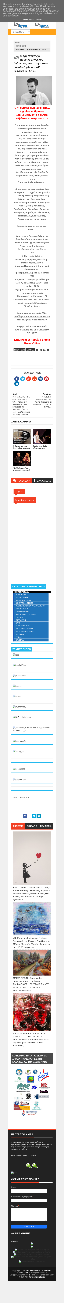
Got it (39, 19)
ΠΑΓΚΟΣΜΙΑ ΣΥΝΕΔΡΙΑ (24, 629)
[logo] (16, 655)
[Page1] (32, 28)
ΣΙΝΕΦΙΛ (19, 637)
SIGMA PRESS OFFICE (24, 603)
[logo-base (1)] (19, 741)
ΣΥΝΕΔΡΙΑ (20, 640)
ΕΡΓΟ (18, 623)
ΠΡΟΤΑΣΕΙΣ (20, 634)
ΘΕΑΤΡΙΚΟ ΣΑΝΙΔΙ (22, 626)
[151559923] (19, 769)
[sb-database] (19, 676)
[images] (17, 686)
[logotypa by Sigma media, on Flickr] (32, 1119)
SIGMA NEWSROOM (23, 600)
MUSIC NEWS (21, 46)
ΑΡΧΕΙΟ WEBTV (22, 609)
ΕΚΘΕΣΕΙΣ (20, 617)
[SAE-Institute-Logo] (22, 717)
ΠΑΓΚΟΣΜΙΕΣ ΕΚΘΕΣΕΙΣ (25, 631)
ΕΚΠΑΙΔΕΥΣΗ (21, 620)
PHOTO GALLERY (22, 597)
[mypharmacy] (19, 707)
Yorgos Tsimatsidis (37, 1277)
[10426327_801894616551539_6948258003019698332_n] (32, 731)
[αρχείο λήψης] (19, 665)
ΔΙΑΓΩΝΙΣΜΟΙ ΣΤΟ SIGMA (26, 614)
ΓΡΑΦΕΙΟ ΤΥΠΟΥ (22, 611)
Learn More (28, 19)
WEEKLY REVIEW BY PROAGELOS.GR (30, 606)
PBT (30, 1275)
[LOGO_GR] (18, 751)
